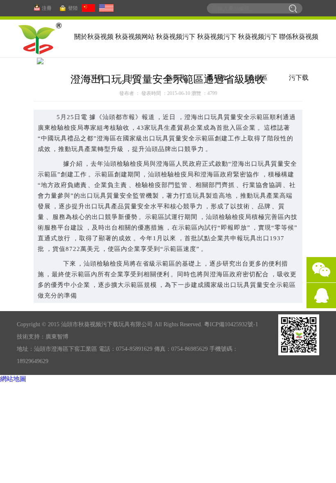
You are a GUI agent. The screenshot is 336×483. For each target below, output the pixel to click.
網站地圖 (13, 378)
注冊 (47, 8)
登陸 (73, 8)
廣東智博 (56, 337)
